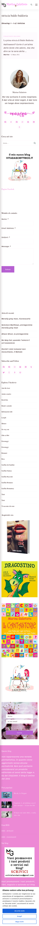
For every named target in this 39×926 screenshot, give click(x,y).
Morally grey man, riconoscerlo (16, 318)
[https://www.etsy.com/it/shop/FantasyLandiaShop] (9, 373)
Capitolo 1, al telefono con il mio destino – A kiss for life (24, 804)
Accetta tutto (19, 910)
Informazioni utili (7, 412)
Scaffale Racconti (7, 477)
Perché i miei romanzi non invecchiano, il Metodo (14, 350)
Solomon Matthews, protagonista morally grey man (17, 326)
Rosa (3, 459)
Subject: (6, 237)
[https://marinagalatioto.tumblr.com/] (31, 367)
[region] (19, 906)
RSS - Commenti (9, 837)
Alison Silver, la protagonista (15, 334)
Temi (3, 494)
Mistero (4, 423)
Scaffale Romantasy (8, 488)
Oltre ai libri (5, 435)
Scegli (19, 916)
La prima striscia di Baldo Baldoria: (19, 40)
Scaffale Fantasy (7, 471)
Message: (6, 246)
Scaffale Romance (7, 482)
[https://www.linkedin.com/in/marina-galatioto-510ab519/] (26, 367)
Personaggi (5, 441)
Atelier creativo (6, 394)
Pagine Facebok (8, 189)
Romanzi (4, 453)
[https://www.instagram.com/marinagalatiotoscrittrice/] (15, 367)
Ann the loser (6, 388)
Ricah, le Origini (20, 793)
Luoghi (4, 418)
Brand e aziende (7, 406)
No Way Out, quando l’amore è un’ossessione (16, 341)
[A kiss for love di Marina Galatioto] (20, 537)
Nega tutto (19, 921)
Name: (5, 219)
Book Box (5, 400)
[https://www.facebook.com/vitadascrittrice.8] (9, 367)
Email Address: (9, 228)
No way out (5, 429)
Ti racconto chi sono (12, 36)
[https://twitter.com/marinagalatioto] (4, 373)
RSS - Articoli (7, 830)
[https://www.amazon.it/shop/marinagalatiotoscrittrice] (15, 373)
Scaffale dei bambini (8, 465)
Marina (6, 54)
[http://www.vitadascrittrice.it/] (20, 373)
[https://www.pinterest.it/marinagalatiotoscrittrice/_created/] (20, 367)
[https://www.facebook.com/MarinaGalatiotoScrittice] (4, 367)
